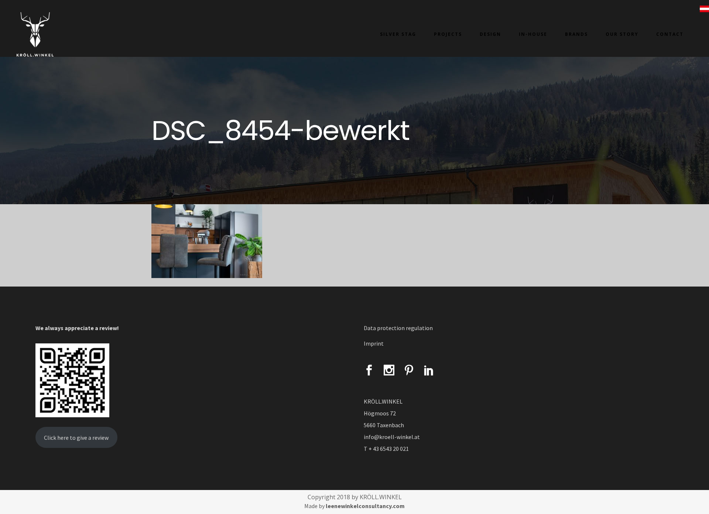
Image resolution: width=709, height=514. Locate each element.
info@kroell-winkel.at (392, 437)
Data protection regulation (398, 328)
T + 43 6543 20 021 (386, 448)
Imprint (374, 343)
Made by (354, 506)
